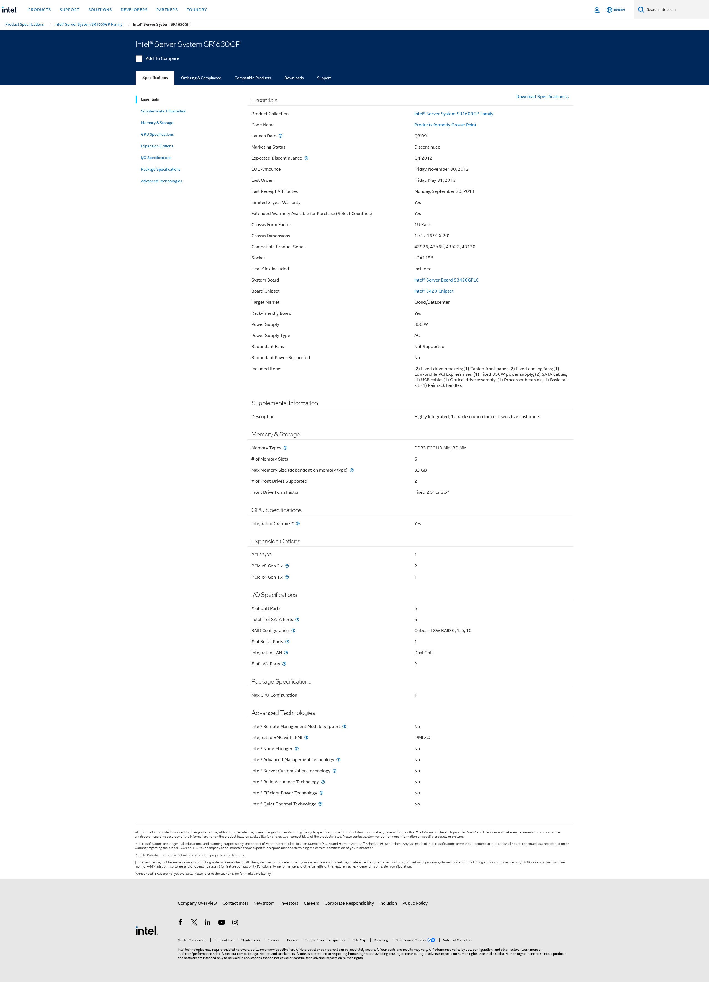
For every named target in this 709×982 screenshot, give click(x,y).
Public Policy (415, 903)
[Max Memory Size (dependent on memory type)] (352, 470)
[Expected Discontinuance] (306, 158)
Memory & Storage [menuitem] (157, 122)
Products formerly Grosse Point (445, 125)
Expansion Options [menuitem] (157, 146)
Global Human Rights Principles (518, 954)
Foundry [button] (197, 9)
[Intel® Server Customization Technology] (335, 770)
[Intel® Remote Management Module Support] (344, 726)
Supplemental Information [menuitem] (163, 111)
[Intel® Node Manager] (297, 748)
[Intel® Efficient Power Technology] (321, 793)
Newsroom (264, 903)
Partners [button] (167, 9)
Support (324, 77)
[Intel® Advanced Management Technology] (338, 759)
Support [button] (69, 9)
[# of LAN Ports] (284, 663)
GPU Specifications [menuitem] (157, 134)
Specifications (155, 77)
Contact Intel (235, 903)
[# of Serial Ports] (287, 641)
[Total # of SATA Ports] (297, 619)
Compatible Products (253, 77)
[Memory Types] (285, 448)
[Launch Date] (281, 136)
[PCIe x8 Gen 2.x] (287, 566)
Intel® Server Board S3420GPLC (446, 280)
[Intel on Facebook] (180, 923)
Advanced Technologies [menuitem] (161, 180)
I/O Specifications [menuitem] (156, 157)
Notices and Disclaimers (277, 954)
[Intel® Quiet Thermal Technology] (320, 804)
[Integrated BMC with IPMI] (306, 737)
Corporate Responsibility (349, 903)
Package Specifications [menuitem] (161, 169)
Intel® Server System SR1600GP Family (453, 114)
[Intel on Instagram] (235, 923)
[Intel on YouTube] (221, 923)
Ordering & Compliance (201, 77)
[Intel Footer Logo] (147, 930)
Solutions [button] (100, 9)
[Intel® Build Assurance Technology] (323, 781)
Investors (289, 903)
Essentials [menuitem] (150, 99)
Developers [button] (134, 9)
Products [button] (39, 9)
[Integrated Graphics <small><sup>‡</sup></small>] (298, 523)
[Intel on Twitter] (194, 923)
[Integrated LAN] (286, 652)
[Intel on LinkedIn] (207, 923)
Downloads (294, 77)
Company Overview (197, 903)
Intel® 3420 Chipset (434, 291)
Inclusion (388, 903)
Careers (311, 903)
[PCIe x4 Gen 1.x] (287, 577)
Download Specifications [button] (540, 96)
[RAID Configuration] (293, 630)
